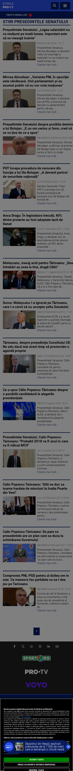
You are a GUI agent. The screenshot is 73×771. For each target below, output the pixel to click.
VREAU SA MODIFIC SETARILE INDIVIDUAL (36, 765)
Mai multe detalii (26, 717)
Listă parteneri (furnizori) (11, 753)
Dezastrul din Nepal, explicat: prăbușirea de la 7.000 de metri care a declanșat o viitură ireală (44, 746)
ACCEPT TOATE (36, 760)
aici (26, 728)
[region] (36, 734)
